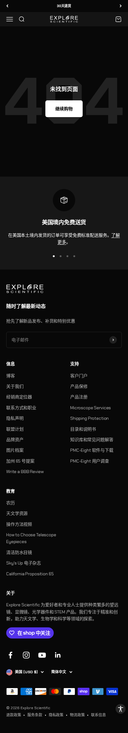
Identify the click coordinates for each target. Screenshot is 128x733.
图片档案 (14, 450)
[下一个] (121, 6)
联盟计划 (14, 429)
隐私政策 (56, 715)
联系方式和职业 (21, 407)
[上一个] (7, 6)
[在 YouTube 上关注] (42, 655)
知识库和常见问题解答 (91, 439)
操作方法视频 (19, 524)
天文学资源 (17, 513)
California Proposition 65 (30, 574)
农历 (10, 503)
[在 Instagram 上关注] (26, 655)
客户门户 (78, 376)
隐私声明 (14, 418)
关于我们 (14, 386)
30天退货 (64, 6)
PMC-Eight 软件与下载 (91, 450)
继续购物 (63, 109)
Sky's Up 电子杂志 (23, 563)
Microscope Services (90, 407)
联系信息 (98, 715)
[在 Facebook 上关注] (10, 655)
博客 (10, 376)
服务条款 (34, 715)
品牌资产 (14, 439)
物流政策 (77, 715)
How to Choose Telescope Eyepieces (31, 538)
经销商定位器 (19, 397)
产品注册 (78, 397)
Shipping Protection (89, 418)
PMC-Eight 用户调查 (89, 461)
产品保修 (78, 386)
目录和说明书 (83, 429)
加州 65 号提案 (20, 461)
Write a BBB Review (24, 471)
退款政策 (13, 715)
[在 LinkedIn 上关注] (58, 655)
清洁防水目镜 (19, 552)
